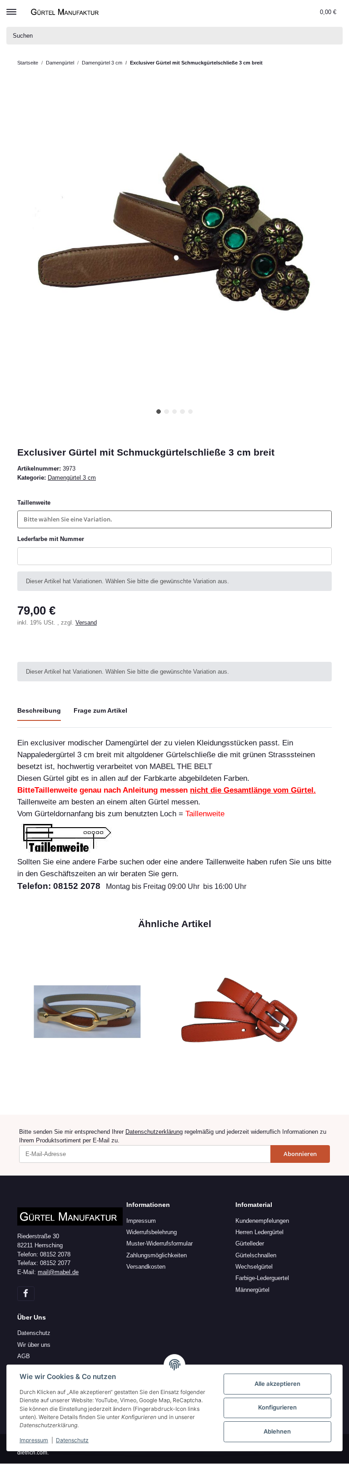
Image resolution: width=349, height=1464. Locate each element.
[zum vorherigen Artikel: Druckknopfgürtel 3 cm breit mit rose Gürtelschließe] (305, 63)
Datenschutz (33, 1333)
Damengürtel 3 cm (72, 477)
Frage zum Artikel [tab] (100, 710)
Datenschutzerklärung (154, 1131)
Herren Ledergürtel (259, 1232)
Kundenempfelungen (262, 1220)
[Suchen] (334, 36)
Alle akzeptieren (277, 1383)
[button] (293, 12)
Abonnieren (300, 1154)
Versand (86, 622)
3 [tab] (174, 411)
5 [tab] (190, 411)
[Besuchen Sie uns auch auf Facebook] (26, 1293)
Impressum (141, 1220)
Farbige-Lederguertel (262, 1278)
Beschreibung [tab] (39, 710)
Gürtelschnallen (255, 1255)
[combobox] (174, 519)
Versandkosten (145, 1266)
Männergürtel (252, 1289)
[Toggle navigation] (11, 8)
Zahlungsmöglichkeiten (156, 1255)
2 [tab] (166, 411)
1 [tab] (158, 411)
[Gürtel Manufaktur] (66, 11)
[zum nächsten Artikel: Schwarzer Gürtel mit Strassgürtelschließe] (323, 63)
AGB (23, 1356)
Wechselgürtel (254, 1266)
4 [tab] (182, 411)
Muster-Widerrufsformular (159, 1243)
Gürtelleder (249, 1243)
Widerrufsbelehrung (151, 1232)
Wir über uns (33, 1344)
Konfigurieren (277, 1407)
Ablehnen (277, 1431)
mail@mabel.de (58, 1272)
